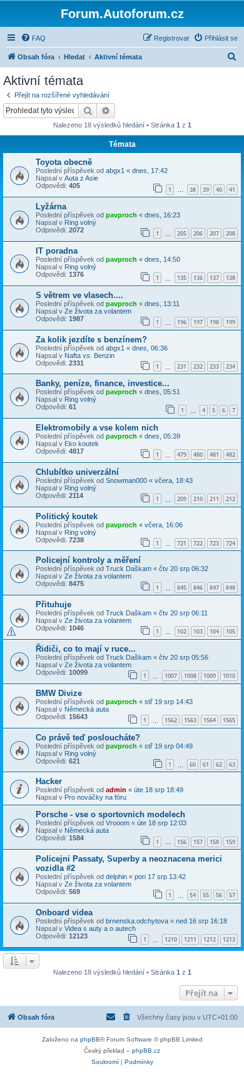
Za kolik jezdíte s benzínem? (91, 339)
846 (198, 588)
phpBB (90, 1039)
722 (198, 543)
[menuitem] (33, 38)
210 (198, 499)
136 (198, 278)
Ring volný (80, 222)
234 (230, 366)
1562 (171, 720)
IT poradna (57, 251)
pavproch (121, 215)
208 (230, 233)
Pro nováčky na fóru (95, 797)
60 (193, 764)
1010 (229, 676)
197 (198, 322)
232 (198, 366)
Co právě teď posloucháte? (88, 737)
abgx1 (115, 170)
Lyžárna (51, 206)
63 (232, 764)
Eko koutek (81, 443)
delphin (116, 876)
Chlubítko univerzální (77, 472)
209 (181, 499)
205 (181, 233)
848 (230, 588)
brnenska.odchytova (137, 921)
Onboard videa (64, 912)
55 (206, 895)
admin (116, 789)
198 (214, 322)
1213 (229, 939)
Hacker (49, 781)
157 (198, 842)
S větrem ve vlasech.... (79, 295)
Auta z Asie (81, 178)
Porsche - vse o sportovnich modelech (110, 814)
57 (232, 895)
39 (206, 190)
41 (232, 190)
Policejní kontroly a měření (88, 560)
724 (230, 543)
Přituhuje (53, 604)
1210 (171, 939)
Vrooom (118, 823)
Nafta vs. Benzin (89, 355)
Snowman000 (126, 480)
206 (198, 233)
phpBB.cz (146, 1050)
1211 (190, 939)
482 (230, 454)
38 (193, 190)
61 (206, 764)
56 (219, 895)
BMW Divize (59, 693)
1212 (209, 939)
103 (198, 631)
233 (214, 366)
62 (219, 764)
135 (181, 278)
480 (198, 454)
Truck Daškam (128, 568)
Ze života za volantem (97, 311)
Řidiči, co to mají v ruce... (86, 649)
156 (181, 842)
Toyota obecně (64, 162)
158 (214, 842)
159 (230, 842)
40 (219, 190)
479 (181, 454)
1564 (209, 720)
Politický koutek (67, 516)
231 (181, 366)
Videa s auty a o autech (100, 928)
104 (214, 631)
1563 (190, 720)
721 (181, 543)
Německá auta (86, 709)
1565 (229, 720)
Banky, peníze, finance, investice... (103, 383)
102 (181, 631)
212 (230, 499)
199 (230, 322)
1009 (209, 676)
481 (214, 454)
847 (214, 588)
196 (181, 322)
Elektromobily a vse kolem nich (97, 427)
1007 (171, 676)
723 (214, 543)
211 (214, 499)
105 (230, 631)
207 (214, 233)
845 (181, 588)
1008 (190, 676)
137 (214, 278)
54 (193, 895)
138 (230, 278)
